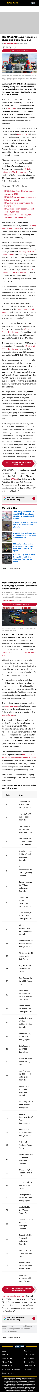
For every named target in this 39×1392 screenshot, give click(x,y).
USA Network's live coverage (13, 1296)
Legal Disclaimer (30, 1366)
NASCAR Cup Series (14, 568)
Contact (5, 1355)
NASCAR (11, 108)
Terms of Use (29, 1362)
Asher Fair (8, 600)
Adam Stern (22, 134)
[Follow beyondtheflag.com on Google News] (33, 498)
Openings (27, 1351)
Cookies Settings (8, 1373)
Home (4, 568)
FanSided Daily (7, 1358)
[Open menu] (3, 3)
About (4, 1351)
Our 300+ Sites (30, 1355)
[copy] (14, 47)
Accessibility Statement (11, 1369)
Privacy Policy (7, 1362)
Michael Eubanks (10, 43)
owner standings (8, 715)
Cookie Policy (7, 1366)
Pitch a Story (29, 1358)
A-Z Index (28, 1369)
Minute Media (11, 1378)
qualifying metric (11, 706)
